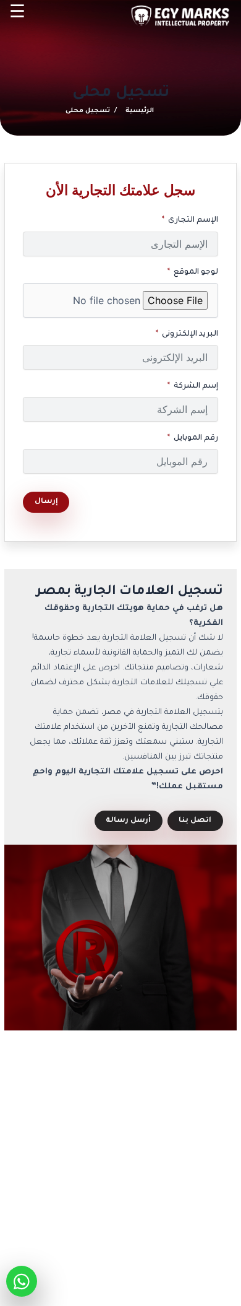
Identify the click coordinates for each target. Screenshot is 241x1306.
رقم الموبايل (196, 438)
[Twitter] (132, 1233)
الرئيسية (139, 111)
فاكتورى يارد (120, 1282)
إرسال (46, 502)
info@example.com (164, 1192)
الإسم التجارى (193, 220)
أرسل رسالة (128, 821)
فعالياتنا (69, 1196)
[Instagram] (176, 1233)
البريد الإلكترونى (190, 334)
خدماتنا (71, 1158)
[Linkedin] (155, 1233)
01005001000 (164, 1158)
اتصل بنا (195, 821)
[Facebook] (196, 1233)
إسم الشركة (196, 386)
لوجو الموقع (196, 272)
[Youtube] (109, 1233)
